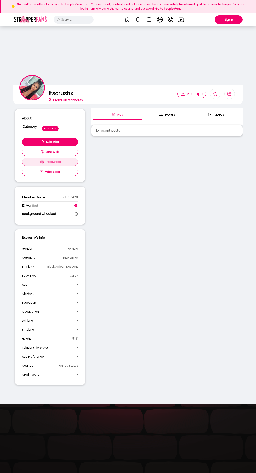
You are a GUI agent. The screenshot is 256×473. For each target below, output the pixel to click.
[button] (30, 20)
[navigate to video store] (181, 19)
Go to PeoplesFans (168, 9)
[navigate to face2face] (170, 19)
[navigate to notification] (138, 19)
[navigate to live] (160, 19)
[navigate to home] (127, 19)
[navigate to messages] (149, 19)
